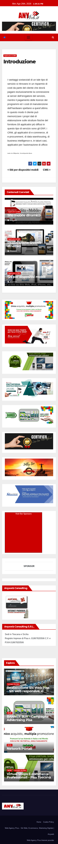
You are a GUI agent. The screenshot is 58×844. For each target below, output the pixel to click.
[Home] (4, 37)
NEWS (10, 713)
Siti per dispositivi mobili (23, 169)
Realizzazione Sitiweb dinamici (24, 244)
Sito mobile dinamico (24, 215)
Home (39, 822)
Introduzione (19, 61)
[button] (53, 37)
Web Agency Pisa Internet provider (40, 840)
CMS (46, 169)
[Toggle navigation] (28, 37)
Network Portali (19, 749)
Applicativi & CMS (10, 55)
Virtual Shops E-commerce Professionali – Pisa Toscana (29, 775)
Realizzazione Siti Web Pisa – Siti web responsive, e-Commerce (28, 691)
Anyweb (13, 220)
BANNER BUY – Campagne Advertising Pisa (28, 718)
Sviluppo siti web (13, 684)
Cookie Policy (48, 822)
